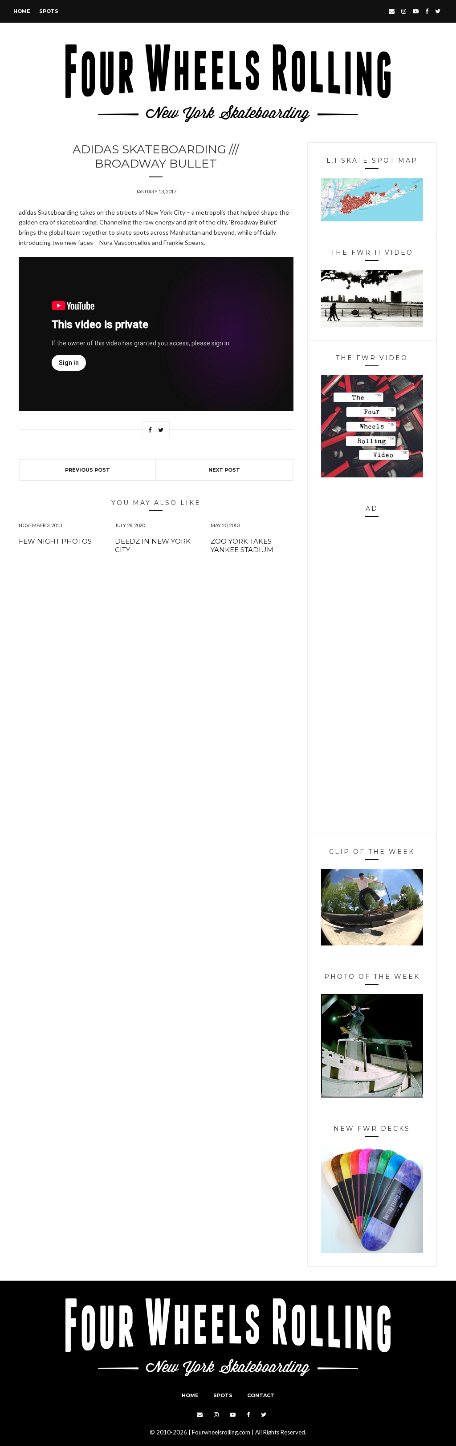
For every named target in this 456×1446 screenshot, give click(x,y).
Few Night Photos (55, 541)
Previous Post (87, 470)
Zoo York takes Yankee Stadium (242, 545)
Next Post (224, 470)
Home (21, 11)
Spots (48, 11)
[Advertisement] (372, 678)
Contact (260, 1395)
